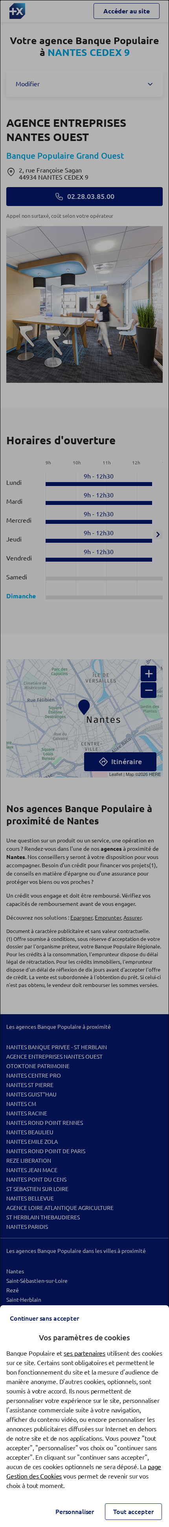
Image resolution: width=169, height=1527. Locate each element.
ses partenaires (84, 1353)
